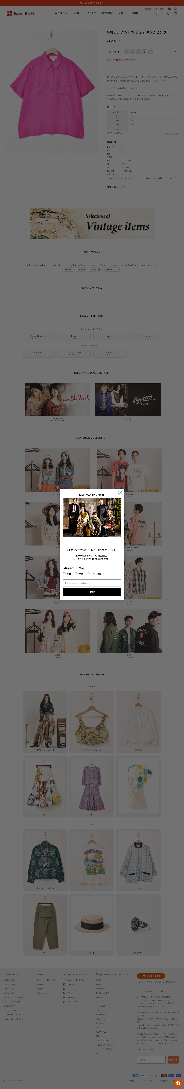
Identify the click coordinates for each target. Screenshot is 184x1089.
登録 (92, 592)
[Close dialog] (120, 492)
